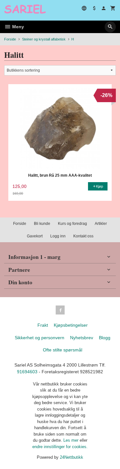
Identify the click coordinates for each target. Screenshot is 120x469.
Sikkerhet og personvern (39, 337)
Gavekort (35, 236)
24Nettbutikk (71, 457)
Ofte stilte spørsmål (62, 349)
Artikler (101, 223)
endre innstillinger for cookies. (60, 446)
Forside (10, 39)
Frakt (42, 325)
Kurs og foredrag (72, 223)
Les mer (71, 440)
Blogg (104, 337)
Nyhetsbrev (81, 337)
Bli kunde (42, 223)
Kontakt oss (83, 236)
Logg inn (58, 236)
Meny (17, 26)
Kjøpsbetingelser (71, 325)
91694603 (27, 371)
